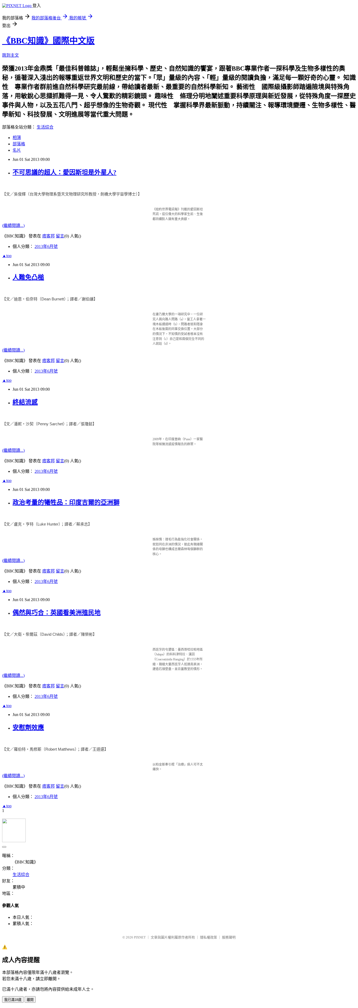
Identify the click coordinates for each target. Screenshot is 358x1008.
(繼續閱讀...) (13, 225)
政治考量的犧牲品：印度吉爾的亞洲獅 (66, 502)
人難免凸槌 (28, 277)
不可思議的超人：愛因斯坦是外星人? (64, 172)
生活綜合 (45, 127)
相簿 (17, 137)
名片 (17, 150)
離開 (30, 1000)
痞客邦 (48, 236)
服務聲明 (229, 937)
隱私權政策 (208, 937)
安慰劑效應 (28, 727)
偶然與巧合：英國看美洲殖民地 (57, 612)
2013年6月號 (46, 246)
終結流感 (25, 402)
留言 (60, 236)
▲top (7, 255)
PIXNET (140, 937)
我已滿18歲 (12, 1000)
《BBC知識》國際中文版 (48, 40)
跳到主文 (10, 55)
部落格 (19, 144)
